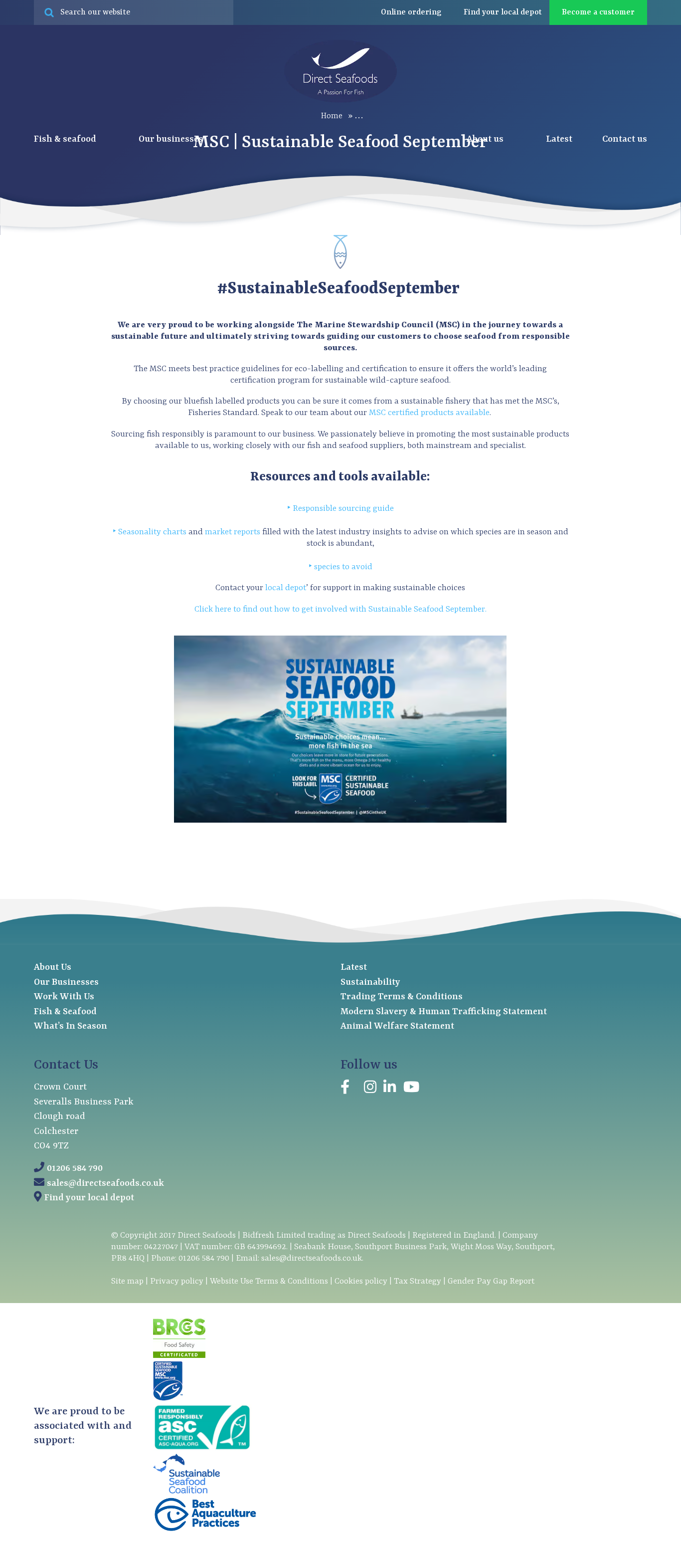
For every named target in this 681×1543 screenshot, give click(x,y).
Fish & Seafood (65, 1012)
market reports (232, 532)
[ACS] (202, 1449)
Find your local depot (89, 1198)
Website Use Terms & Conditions (269, 1281)
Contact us (624, 139)
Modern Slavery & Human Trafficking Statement (443, 1012)
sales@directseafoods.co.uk (105, 1183)
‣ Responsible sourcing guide (340, 508)
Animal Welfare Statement (397, 1026)
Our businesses (172, 139)
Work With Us (64, 997)
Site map (127, 1281)
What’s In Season (70, 1026)
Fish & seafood (66, 139)
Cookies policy (361, 1281)
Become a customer (598, 12)
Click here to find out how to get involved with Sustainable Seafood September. (340, 609)
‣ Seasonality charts (149, 532)
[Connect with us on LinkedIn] (389, 1089)
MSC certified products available (429, 413)
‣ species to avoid (340, 567)
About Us (52, 967)
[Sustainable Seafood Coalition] (186, 1492)
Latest (559, 139)
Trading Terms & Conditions (401, 997)
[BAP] (205, 1530)
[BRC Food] (179, 1356)
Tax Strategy (417, 1281)
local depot (285, 588)
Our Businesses (66, 982)
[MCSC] (168, 1399)
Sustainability (370, 982)
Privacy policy (176, 1281)
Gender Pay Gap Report (491, 1281)
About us (486, 139)
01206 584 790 (75, 1168)
